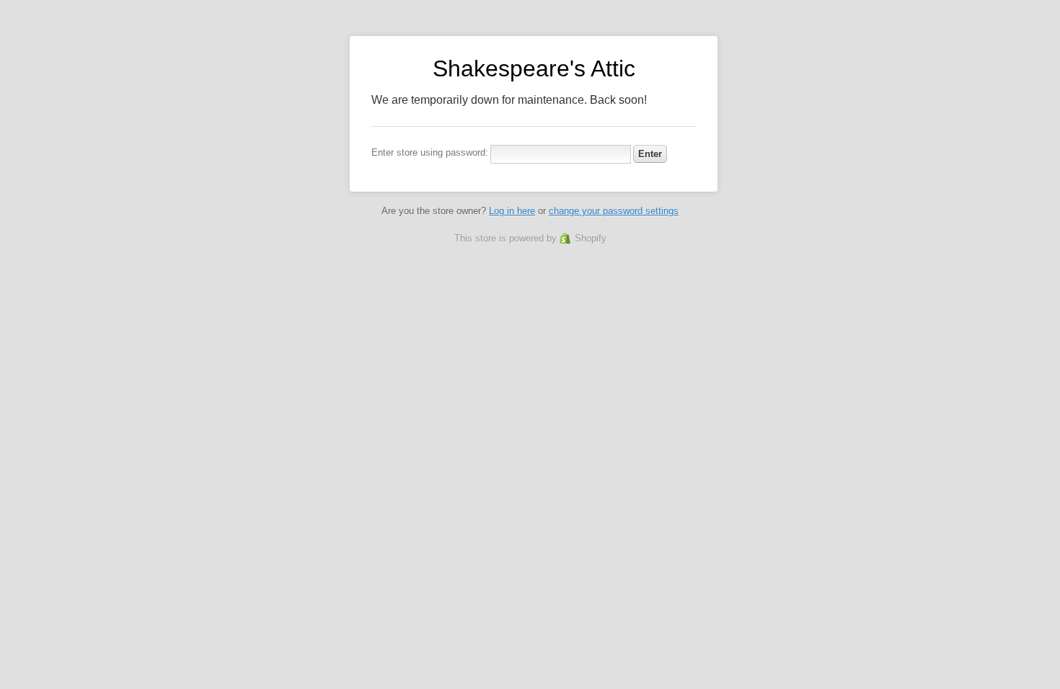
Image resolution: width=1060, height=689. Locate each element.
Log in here (512, 210)
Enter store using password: (429, 152)
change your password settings (614, 210)
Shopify (590, 238)
